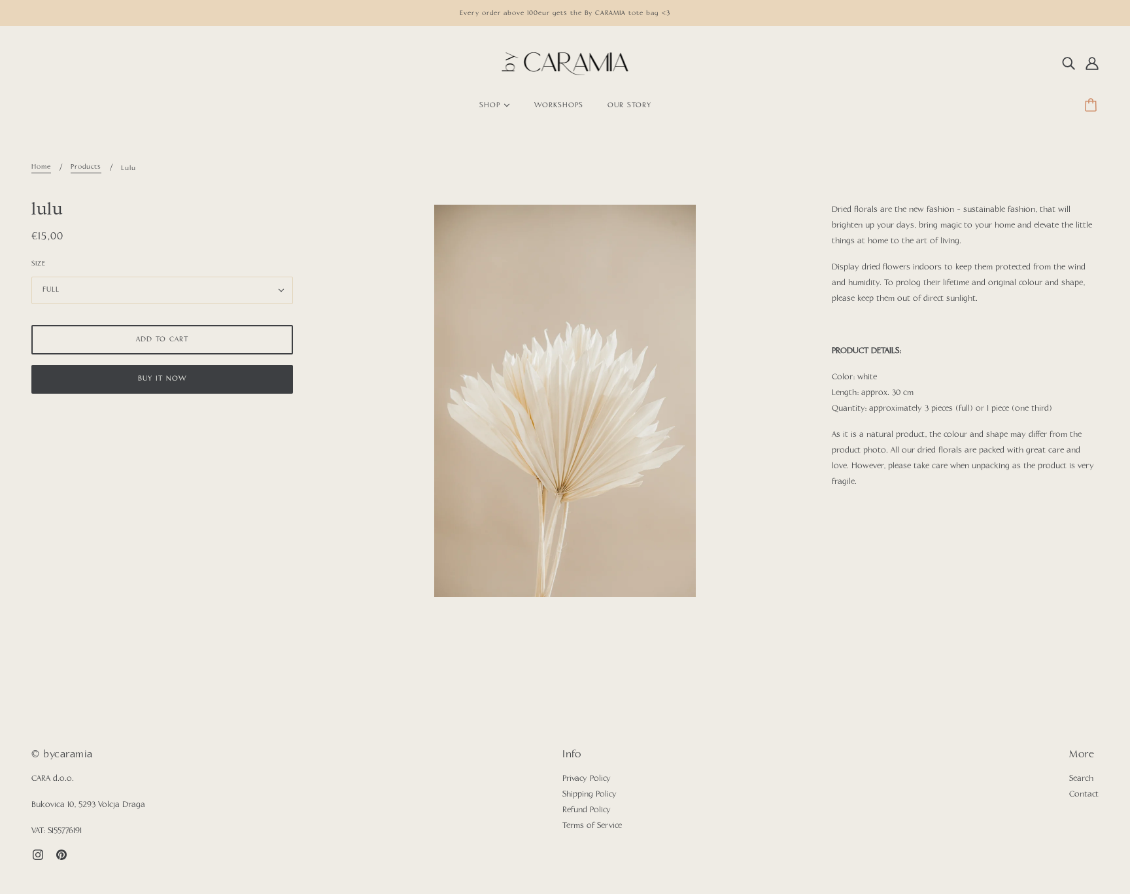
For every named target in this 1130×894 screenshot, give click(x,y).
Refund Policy (586, 810)
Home (41, 166)
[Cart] (1092, 106)
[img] (1068, 64)
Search (1081, 779)
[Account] (1092, 64)
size (38, 263)
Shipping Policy (589, 795)
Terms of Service (592, 826)
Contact (1084, 795)
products (86, 166)
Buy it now (162, 379)
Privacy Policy (586, 779)
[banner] (565, 64)
